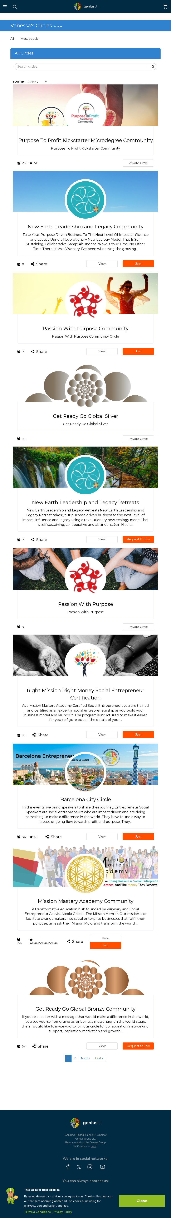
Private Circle (138, 163)
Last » (99, 1058)
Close (142, 1201)
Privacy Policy (62, 1211)
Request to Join (138, 539)
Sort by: (19, 81)
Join (138, 264)
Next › (85, 1058)
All (12, 39)
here (93, 1146)
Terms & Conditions (37, 1211)
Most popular (30, 39)
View (102, 264)
